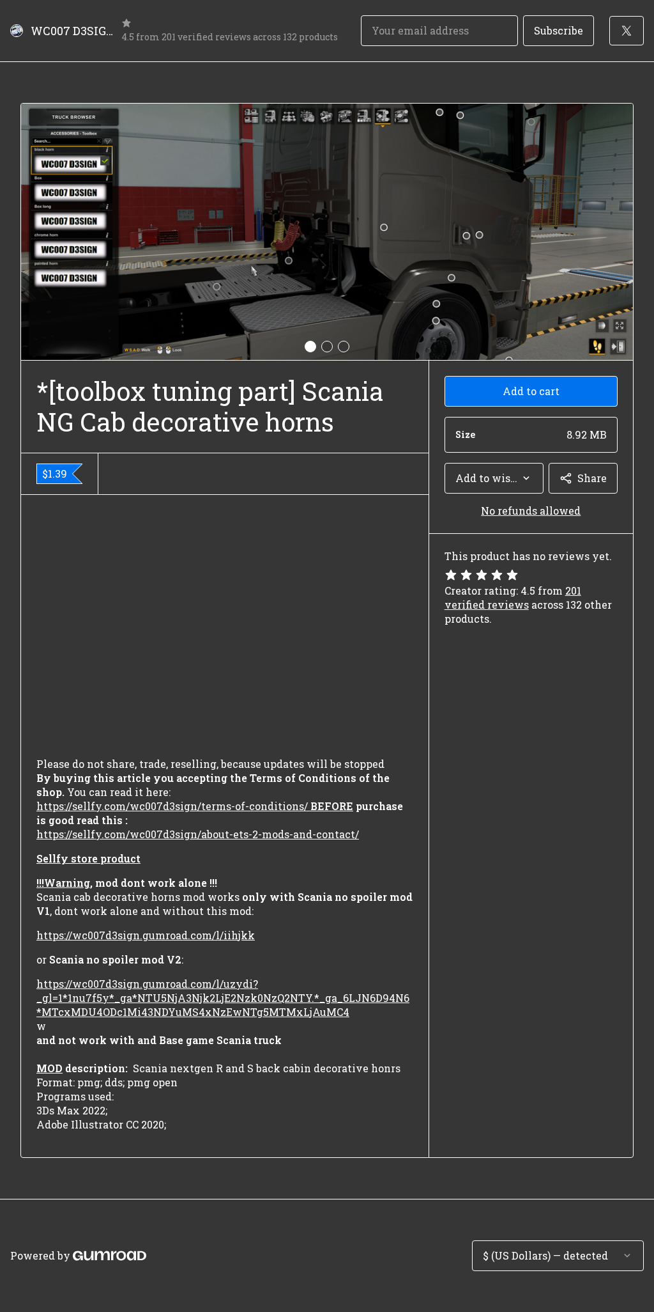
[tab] (310, 346)
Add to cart (531, 391)
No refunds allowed (531, 510)
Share (592, 478)
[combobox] (494, 478)
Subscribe (558, 30)
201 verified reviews (513, 597)
